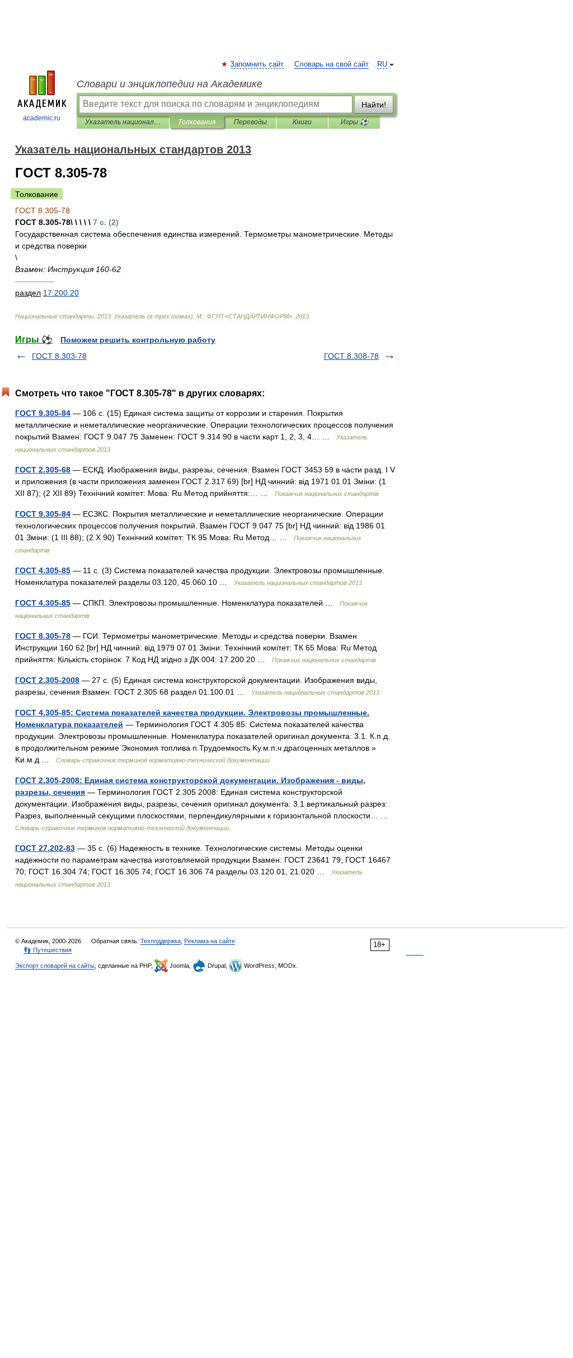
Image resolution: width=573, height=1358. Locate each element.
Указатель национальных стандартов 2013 (123, 122)
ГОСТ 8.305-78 (43, 635)
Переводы (250, 122)
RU (382, 64)
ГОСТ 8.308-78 (351, 356)
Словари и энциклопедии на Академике (169, 84)
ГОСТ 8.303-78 (59, 356)
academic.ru (41, 118)
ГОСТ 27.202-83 (45, 848)
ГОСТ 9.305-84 (43, 413)
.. (61, 292)
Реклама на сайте (209, 941)
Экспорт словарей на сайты (55, 965)
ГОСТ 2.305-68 (43, 469)
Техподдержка (160, 941)
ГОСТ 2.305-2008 (47, 680)
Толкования (196, 122)
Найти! (373, 104)
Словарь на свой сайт (331, 64)
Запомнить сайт (257, 64)
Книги (302, 122)
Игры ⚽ (354, 122)
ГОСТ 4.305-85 (43, 570)
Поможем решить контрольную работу (137, 339)
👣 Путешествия (48, 950)
